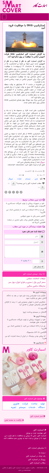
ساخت (34, 404)
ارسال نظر (38, 266)
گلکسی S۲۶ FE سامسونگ (35, 332)
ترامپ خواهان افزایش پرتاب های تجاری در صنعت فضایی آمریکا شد (25, 221)
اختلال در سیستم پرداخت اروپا (34, 312)
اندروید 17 (41, 308)
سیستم (28, 179)
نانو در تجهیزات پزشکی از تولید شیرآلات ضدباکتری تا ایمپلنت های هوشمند (25, 204)
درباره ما (42, 452)
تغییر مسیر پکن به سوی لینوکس (32, 216)
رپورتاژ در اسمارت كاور (36, 459)
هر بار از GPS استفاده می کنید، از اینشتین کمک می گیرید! (25, 211)
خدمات (31, 407)
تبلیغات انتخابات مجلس (36, 278)
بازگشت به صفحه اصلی (13, 420)
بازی (36, 179)
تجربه (13, 407)
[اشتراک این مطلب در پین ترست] (9, 192)
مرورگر (42, 162)
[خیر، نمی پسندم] (43, 187)
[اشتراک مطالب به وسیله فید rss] (5, 192)
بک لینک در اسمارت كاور (35, 456)
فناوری (16, 404)
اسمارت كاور (40, 6)
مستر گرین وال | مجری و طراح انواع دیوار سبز (26, 282)
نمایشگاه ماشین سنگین (36, 286)
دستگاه (41, 407)
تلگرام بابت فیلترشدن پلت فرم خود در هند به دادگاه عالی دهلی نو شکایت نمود (26, 297)
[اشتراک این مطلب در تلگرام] (21, 192)
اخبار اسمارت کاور (37, 416)
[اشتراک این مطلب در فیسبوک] (17, 192)
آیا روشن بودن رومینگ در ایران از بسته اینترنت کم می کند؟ (25, 337)
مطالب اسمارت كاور (37, 462)
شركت (19, 179)
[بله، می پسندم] (13, 183)
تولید (42, 404)
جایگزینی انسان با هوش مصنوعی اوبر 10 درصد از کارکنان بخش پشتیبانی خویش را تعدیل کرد (25, 303)
